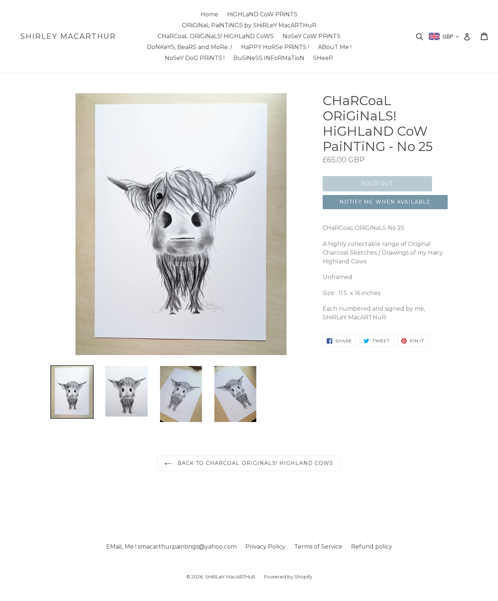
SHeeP (323, 58)
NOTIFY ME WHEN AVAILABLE (385, 202)
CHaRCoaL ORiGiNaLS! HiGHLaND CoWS (215, 36)
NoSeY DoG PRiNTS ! (195, 58)
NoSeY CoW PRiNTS (312, 36)
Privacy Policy (265, 546)
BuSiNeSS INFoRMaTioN (268, 58)
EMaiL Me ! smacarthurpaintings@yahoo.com (171, 546)
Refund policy (371, 546)
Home (209, 14)
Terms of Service (318, 546)
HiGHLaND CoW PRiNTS (262, 14)
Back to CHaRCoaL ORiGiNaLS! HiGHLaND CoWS (254, 463)
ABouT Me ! (334, 47)
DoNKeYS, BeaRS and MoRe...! (189, 47)
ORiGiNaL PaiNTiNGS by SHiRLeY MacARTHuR (249, 25)
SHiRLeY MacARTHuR (68, 36)
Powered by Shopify (288, 577)
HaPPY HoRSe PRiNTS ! (275, 47)
